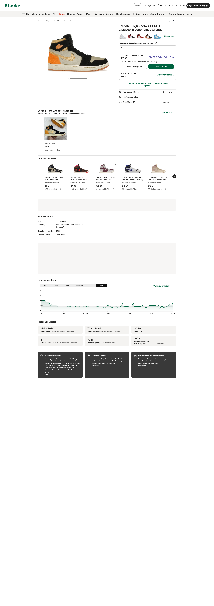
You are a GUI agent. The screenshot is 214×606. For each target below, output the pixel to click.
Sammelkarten (177, 14)
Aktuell (137, 5)
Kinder (89, 14)
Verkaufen (180, 5)
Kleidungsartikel (125, 14)
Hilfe (171, 5)
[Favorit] (168, 21)
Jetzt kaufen (161, 66)
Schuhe (110, 14)
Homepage (41, 21)
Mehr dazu (62, 374)
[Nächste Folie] (174, 176)
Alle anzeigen (169, 36)
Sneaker (99, 14)
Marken (36, 14)
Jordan (69, 21)
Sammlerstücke (158, 14)
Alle (28, 14)
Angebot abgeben (134, 66)
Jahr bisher (78, 285)
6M (67, 285)
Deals (62, 14)
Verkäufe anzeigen (161, 286)
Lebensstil (61, 21)
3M (56, 285)
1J (90, 285)
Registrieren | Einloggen (198, 5)
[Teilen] (173, 21)
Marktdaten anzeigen (165, 75)
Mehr (189, 14)
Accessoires (142, 14)
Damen (80, 14)
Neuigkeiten (150, 5)
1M (45, 285)
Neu (55, 14)
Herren (71, 14)
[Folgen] (64, 164)
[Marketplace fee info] (156, 62)
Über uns (163, 6)
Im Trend (46, 14)
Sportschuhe (51, 21)
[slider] (69, 78)
